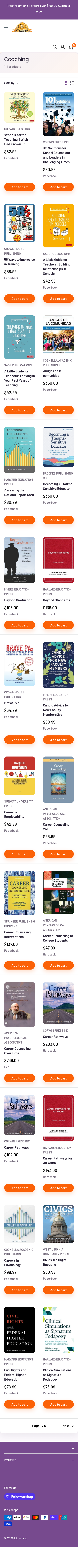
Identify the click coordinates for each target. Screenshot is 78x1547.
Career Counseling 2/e (56, 826)
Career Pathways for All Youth (57, 1160)
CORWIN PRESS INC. (17, 129)
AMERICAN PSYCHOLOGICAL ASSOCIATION (54, 813)
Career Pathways (55, 1036)
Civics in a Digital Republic (55, 1262)
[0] (70, 47)
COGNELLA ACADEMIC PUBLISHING (57, 363)
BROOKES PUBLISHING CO (58, 476)
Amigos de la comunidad (52, 373)
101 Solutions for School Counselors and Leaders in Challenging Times (56, 155)
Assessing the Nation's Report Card (19, 492)
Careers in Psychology (12, 1262)
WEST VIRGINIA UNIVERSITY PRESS (56, 1252)
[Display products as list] (72, 83)
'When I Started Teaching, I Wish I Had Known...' (16, 139)
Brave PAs (11, 703)
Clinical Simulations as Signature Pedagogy (57, 1374)
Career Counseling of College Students (58, 938)
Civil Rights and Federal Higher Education (15, 1374)
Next (65, 1426)
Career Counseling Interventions (17, 934)
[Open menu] (6, 27)
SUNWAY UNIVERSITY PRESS (18, 804)
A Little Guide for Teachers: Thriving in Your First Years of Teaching (19, 378)
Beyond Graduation (18, 600)
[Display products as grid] (65, 83)
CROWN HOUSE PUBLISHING (14, 251)
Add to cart (19, 187)
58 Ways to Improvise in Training (19, 261)
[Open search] (55, 47)
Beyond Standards (56, 600)
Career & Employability (14, 814)
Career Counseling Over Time (17, 1050)
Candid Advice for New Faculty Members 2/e (56, 709)
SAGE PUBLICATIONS (57, 253)
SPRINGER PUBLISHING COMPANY (19, 924)
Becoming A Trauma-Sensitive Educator (58, 486)
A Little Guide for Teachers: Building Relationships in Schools (56, 266)
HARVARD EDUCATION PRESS (18, 482)
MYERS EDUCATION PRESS (17, 591)
